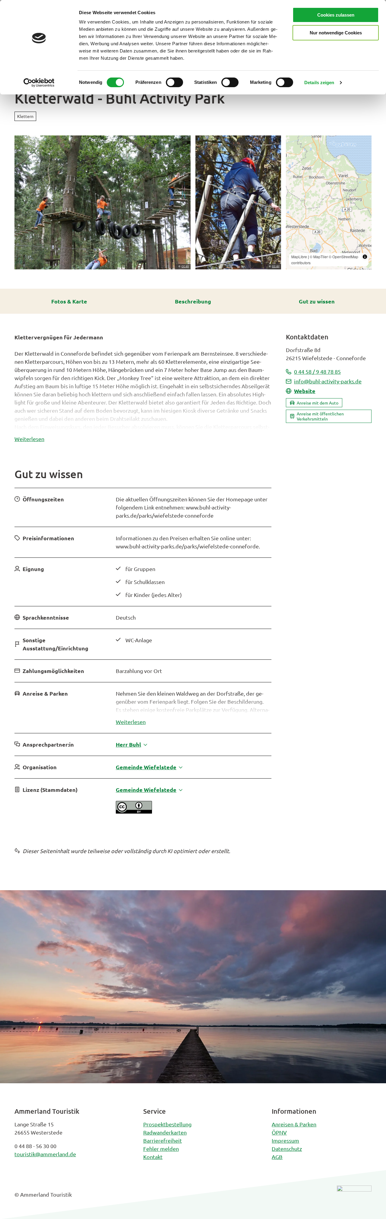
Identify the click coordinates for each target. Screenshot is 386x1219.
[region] (329, 202)
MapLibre (299, 256)
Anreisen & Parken (294, 1124)
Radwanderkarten (165, 1132)
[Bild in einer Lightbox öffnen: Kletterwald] (102, 202)
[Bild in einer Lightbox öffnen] (354, 1199)
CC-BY (185, 266)
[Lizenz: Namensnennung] (134, 811)
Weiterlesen (29, 439)
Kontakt (153, 1157)
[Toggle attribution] (365, 256)
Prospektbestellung (167, 1124)
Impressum (285, 1140)
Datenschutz (287, 1148)
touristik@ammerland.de (45, 1154)
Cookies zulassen (335, 14)
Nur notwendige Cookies (336, 32)
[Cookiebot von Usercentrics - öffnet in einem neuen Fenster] (39, 82)
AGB (277, 1157)
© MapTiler (319, 256)
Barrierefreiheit (162, 1140)
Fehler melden (161, 1148)
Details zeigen (319, 82)
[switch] (174, 82)
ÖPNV (279, 1132)
